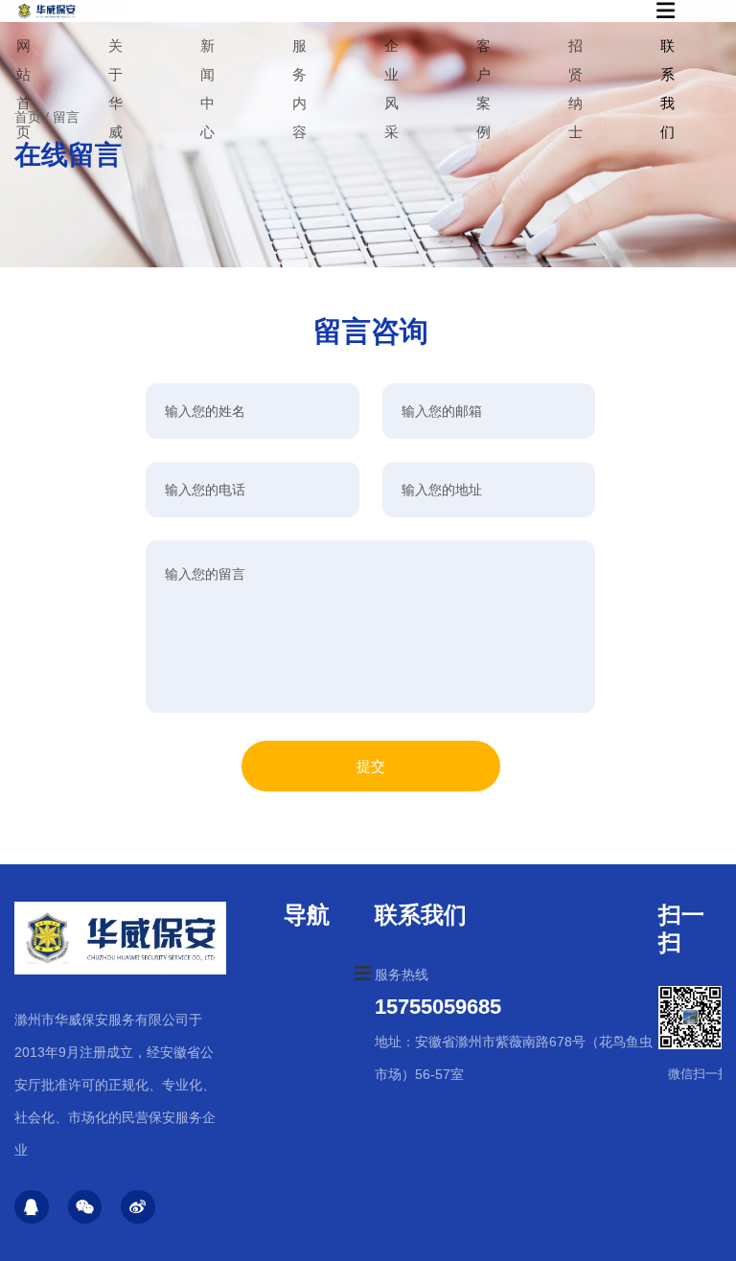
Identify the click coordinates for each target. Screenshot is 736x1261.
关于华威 (115, 88)
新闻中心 (207, 88)
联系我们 (667, 88)
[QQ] (31, 1207)
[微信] (85, 1207)
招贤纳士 (575, 88)
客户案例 (483, 88)
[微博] (138, 1207)
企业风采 (391, 88)
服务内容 (299, 88)
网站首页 (23, 88)
